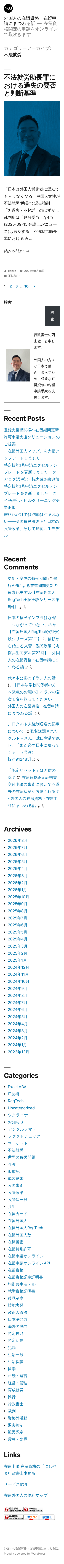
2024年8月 (18, 995)
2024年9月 (18, 988)
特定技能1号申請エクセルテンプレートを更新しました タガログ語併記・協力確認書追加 (31, 472)
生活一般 (15, 1354)
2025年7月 (17, 918)
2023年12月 (18, 1052)
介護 (12, 1164)
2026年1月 (17, 889)
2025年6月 (18, 925)
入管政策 (15, 1192)
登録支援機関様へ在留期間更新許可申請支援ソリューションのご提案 (32, 437)
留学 (12, 1368)
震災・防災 (17, 1439)
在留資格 (15, 1270)
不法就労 (14, 276)
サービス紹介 (16, 1484)
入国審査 (15, 1185)
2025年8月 (18, 911)
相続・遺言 (17, 1375)
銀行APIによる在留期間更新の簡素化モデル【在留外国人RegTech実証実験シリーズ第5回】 (33, 592)
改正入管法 (17, 1312)
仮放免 (14, 1171)
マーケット (18, 1143)
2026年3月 (18, 875)
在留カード (18, 1213)
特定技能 (15, 1333)
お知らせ (16, 1122)
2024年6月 (18, 1009)
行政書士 (15, 1404)
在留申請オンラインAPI (29, 1263)
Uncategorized (21, 1108)
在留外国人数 (19, 1235)
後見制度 (15, 1298)
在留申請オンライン (26, 1256)
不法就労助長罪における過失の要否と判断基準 (30, 85)
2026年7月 (18, 847)
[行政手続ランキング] (13, 1510)
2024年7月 (18, 1002)
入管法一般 (17, 1199)
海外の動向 (18, 1326)
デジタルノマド (22, 1129)
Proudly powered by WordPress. (25, 1553)
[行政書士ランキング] (33, 1510)
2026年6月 (18, 854)
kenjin (12, 271)
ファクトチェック (24, 1136)
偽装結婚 (15, 1178)
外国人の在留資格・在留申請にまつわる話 (30, 20)
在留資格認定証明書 (25, 1277)
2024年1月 (17, 1044)
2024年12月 (18, 967)
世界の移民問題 (21, 1157)
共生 (12, 1206)
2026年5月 (18, 861)
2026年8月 (18, 840)
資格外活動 (17, 1418)
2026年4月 (18, 868)
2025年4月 (18, 939)
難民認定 (15, 1432)
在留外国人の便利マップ (26, 1495)
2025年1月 (17, 960)
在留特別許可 (19, 1249)
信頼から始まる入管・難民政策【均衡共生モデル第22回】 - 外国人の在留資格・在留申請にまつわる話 (34, 652)
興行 (12, 1397)
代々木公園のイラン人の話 (32, 678)
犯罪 (12, 1347)
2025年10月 (18, 897)
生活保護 (15, 1361)
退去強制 (15, 1425)
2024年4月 (18, 1023)
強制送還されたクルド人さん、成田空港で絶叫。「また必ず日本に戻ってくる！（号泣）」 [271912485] (34, 745)
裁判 (12, 1411)
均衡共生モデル (22, 1284)
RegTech (16, 1101)
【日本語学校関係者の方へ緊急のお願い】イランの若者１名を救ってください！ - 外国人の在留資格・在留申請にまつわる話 (34, 698)
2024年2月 (18, 1037)
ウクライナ (18, 1115)
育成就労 (15, 1390)
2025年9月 (18, 903)
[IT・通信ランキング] (13, 1518)
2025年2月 (17, 953)
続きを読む (14, 251)
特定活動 (15, 1340)
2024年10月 (19, 981)
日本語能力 (17, 1319)
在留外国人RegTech (25, 1227)
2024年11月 (18, 974)
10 (26, 286)
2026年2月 (18, 882)
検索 (8, 302)
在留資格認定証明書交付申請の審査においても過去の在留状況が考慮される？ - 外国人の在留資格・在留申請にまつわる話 (34, 791)
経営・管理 (17, 1382)
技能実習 (15, 1305)
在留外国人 (17, 1220)
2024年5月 (18, 1016)
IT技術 (13, 1094)
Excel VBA (17, 1086)
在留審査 (15, 1241)
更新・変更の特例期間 (27, 578)
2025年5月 (17, 932)
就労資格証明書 (21, 1291)
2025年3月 (18, 946)
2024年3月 (18, 1030)
